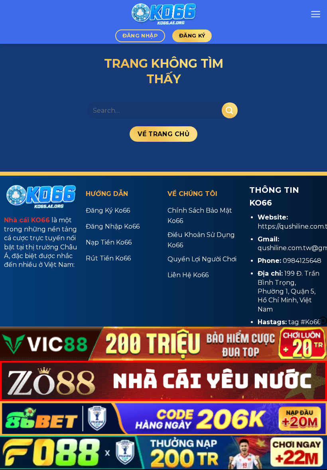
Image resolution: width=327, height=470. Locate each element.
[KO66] (163, 14)
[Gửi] (230, 110)
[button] (315, 14)
